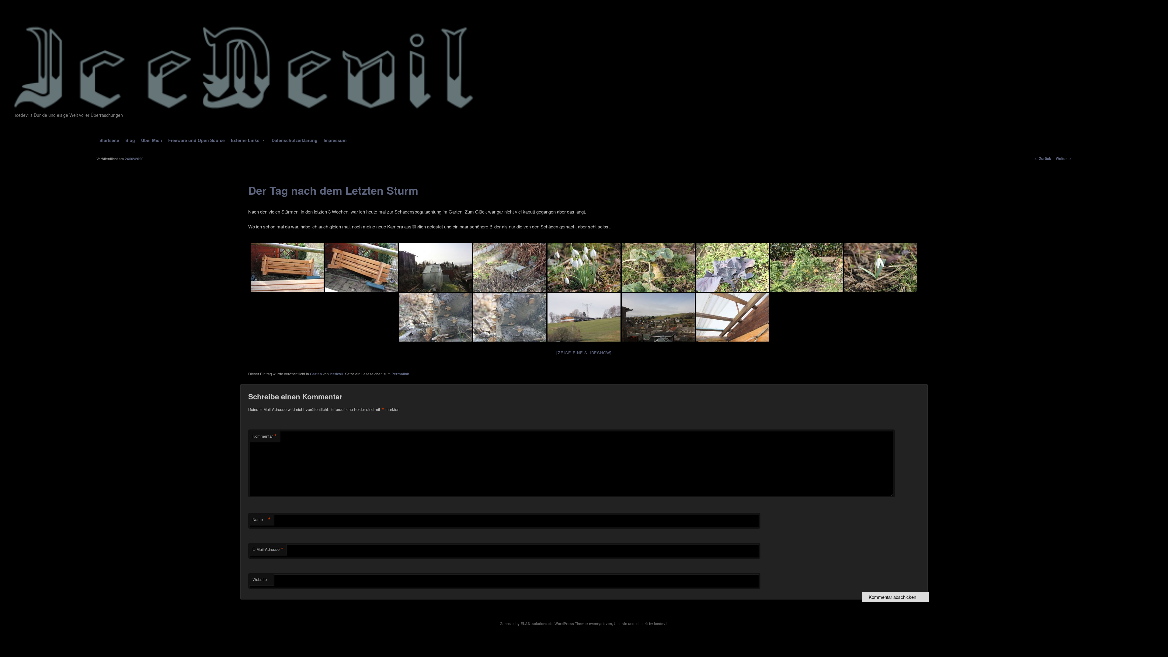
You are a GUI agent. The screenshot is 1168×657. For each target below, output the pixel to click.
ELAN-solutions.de (536, 623)
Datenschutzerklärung (295, 140)
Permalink (400, 374)
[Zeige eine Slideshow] (584, 353)
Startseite (109, 140)
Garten (316, 374)
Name (261, 519)
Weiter (1064, 158)
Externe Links (245, 140)
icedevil (336, 374)
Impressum (335, 140)
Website (259, 579)
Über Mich (151, 140)
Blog (130, 140)
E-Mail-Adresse (267, 549)
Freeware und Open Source (196, 140)
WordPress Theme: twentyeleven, (583, 623)
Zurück (1042, 158)
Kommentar (264, 436)
